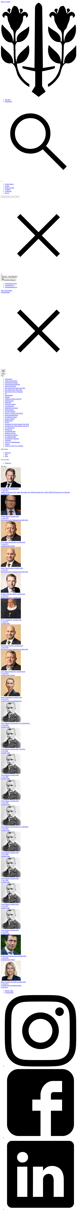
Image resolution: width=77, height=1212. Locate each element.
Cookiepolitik (9, 992)
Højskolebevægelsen (11, 408)
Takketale (8, 440)
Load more (4, 987)
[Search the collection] (38, 179)
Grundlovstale (9, 406)
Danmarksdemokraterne (12, 384)
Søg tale (4, 276)
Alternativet (8, 379)
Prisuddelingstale (10, 431)
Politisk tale (8, 429)
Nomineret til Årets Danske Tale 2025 (17, 426)
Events (7, 186)
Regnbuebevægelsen (11, 435)
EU (6, 393)
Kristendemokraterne (11, 415)
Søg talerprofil (13, 276)
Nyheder (7, 189)
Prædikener (8, 101)
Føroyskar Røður (10, 404)
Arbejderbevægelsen (11, 383)
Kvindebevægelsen (11, 417)
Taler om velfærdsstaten (12, 442)
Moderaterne (9, 420)
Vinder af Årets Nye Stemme (14, 446)
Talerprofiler (8, 290)
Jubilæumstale (9, 410)
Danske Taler (9, 991)
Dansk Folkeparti (10, 386)
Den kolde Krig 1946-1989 (13, 390)
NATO (7, 422)
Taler (2, 290)
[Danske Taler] (38, 96)
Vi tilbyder (8, 191)
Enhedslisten (9, 395)
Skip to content (5, 2)
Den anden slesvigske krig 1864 (15, 388)
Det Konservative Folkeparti (14, 392)
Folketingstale (9, 401)
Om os (7, 193)
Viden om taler (9, 188)
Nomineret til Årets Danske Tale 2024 (17, 424)
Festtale (7, 397)
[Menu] (1, 181)
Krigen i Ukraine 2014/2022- (14, 413)
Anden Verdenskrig (11, 381)
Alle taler (8, 100)
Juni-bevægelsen (10, 411)
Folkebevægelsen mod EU (13, 399)
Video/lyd (8, 463)
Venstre (7, 444)
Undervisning (9, 184)
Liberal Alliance (10, 419)
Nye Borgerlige (10, 428)
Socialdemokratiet (10, 437)
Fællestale (8, 402)
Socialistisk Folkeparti (12, 438)
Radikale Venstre (10, 433)
